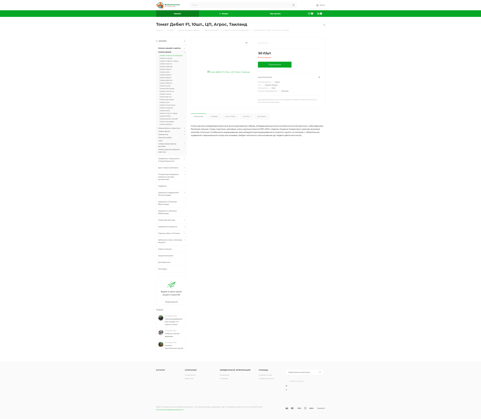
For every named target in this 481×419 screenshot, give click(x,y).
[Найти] (293, 5)
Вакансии (189, 378)
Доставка (261, 116)
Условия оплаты (265, 375)
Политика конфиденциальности (170, 410)
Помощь (263, 370)
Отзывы (214, 116)
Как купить (230, 116)
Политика (224, 378)
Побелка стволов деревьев (172, 335)
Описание (198, 116)
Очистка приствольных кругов (174, 347)
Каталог (160, 370)
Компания (191, 370)
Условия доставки (266, 378)
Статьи (159, 310)
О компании (190, 375)
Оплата (246, 116)
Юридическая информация (235, 370)
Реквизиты (224, 375)
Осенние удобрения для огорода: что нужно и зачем (173, 321)
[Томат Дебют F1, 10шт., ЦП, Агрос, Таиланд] (228, 72)
